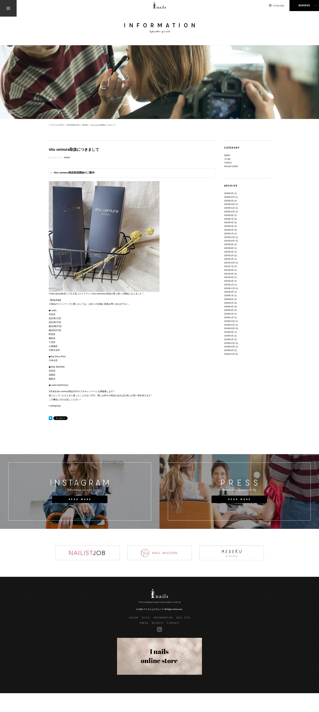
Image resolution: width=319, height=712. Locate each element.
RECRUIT (158, 622)
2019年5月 (229, 332)
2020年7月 (229, 295)
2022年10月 (229, 241)
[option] (88, 552)
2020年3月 (229, 310)
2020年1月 (229, 317)
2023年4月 (229, 222)
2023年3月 (229, 226)
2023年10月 (229, 211)
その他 (227, 159)
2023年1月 (229, 233)
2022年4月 (229, 252)
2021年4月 (229, 274)
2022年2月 (229, 255)
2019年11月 (229, 325)
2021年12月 (229, 263)
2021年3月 (229, 277)
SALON (133, 617)
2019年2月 (229, 336)
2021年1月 (229, 285)
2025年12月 (229, 197)
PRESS (144, 622)
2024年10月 (229, 204)
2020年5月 (229, 303)
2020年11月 (229, 288)
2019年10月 (229, 328)
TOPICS (228, 163)
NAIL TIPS (183, 617)
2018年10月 (229, 346)
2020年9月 (229, 292)
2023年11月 (229, 208)
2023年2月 (229, 230)
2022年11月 (229, 237)
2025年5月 (229, 201)
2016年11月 (229, 354)
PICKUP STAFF (231, 166)
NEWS (67, 157)
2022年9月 (229, 244)
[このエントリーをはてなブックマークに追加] (50, 418)
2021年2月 (229, 281)
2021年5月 (229, 270)
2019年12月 (229, 321)
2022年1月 (229, 259)
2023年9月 (229, 215)
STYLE (146, 617)
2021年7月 (229, 266)
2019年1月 (229, 339)
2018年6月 (229, 350)
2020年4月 (229, 306)
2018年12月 (229, 343)
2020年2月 (229, 314)
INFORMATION (163, 617)
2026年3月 (229, 193)
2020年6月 (229, 299)
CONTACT (173, 622)
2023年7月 (229, 219)
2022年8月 (229, 248)
